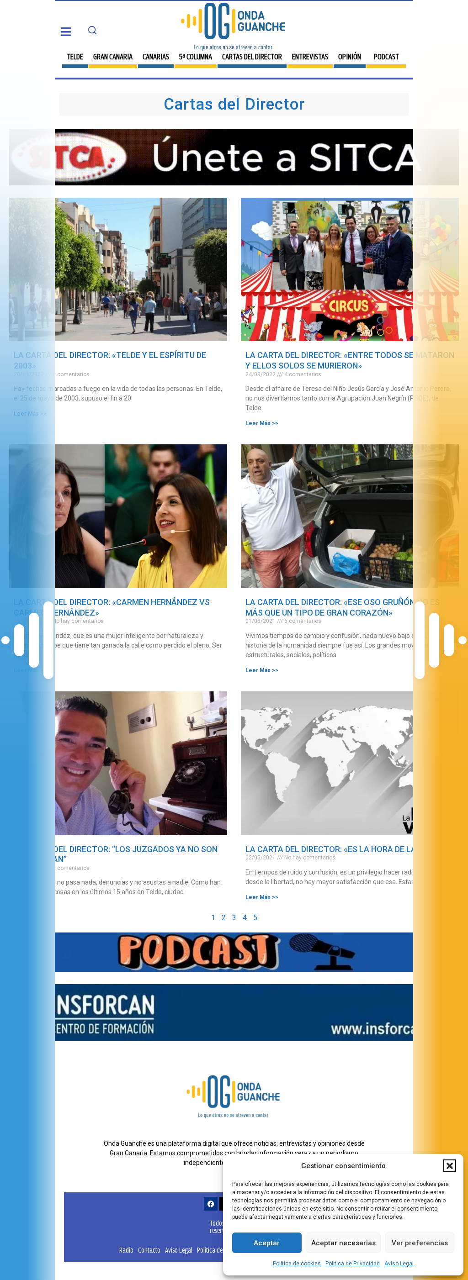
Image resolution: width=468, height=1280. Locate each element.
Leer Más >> (30, 414)
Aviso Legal (399, 1263)
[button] (449, 1165)
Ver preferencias (420, 1243)
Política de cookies (297, 1263)
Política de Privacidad (352, 1263)
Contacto (149, 1250)
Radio (126, 1250)
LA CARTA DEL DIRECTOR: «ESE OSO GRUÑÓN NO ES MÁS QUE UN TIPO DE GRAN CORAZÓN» (342, 607)
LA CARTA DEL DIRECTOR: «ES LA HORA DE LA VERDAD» (349, 849)
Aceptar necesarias (343, 1243)
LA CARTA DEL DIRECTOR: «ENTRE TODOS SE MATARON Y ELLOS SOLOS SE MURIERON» (349, 360)
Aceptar (267, 1243)
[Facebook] (211, 1204)
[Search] (92, 30)
